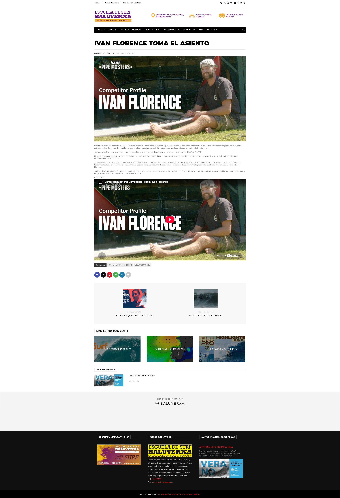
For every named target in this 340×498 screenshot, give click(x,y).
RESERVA (188, 30)
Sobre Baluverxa (112, 3)
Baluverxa (173, 403)
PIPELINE (128, 265)
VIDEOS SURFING (142, 265)
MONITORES (170, 30)
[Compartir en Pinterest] (109, 275)
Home (97, 3)
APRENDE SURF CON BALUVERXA (141, 375)
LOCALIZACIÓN (207, 30)
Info (111, 30)
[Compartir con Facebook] (97, 275)
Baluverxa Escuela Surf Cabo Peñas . (180, 494)
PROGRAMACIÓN (130, 30)
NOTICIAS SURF (115, 265)
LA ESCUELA (151, 30)
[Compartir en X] (103, 275)
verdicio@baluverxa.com (163, 482)
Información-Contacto (132, 3)
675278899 (156, 479)
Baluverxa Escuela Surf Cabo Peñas (106, 53)
